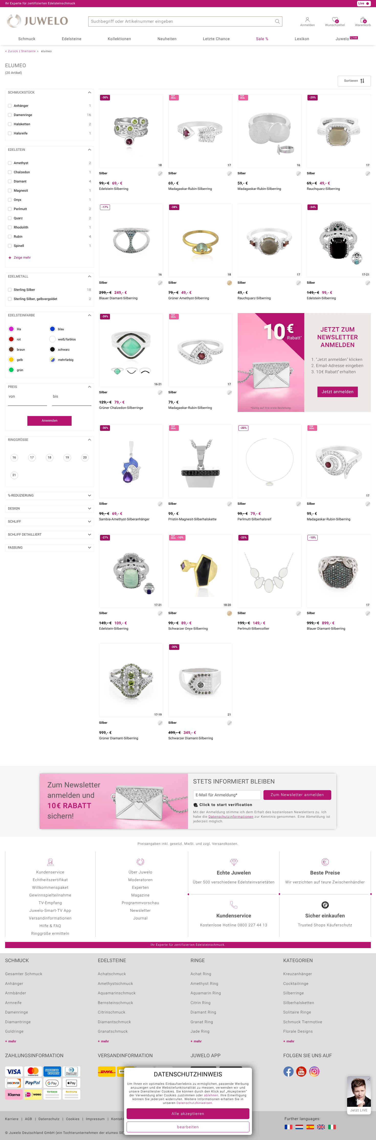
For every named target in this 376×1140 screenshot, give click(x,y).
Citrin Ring (201, 1003)
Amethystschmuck (115, 984)
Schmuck (26, 39)
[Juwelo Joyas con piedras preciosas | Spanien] (311, 1127)
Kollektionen (119, 39)
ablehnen (211, 1095)
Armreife (13, 1003)
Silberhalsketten (298, 1003)
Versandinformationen (50, 918)
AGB (28, 1119)
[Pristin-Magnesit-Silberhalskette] (200, 461)
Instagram (314, 1071)
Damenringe (16, 1012)
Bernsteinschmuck (115, 1003)
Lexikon (302, 39)
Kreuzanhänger (297, 974)
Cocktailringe (296, 984)
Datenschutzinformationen (230, 816)
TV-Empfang (50, 903)
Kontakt (117, 1119)
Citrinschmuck (112, 1012)
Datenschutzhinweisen (194, 1103)
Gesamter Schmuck (23, 974)
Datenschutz (49, 1119)
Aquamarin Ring (206, 993)
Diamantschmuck (114, 1022)
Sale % (262, 39)
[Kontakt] (62, 3)
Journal (140, 918)
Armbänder (15, 993)
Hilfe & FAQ (50, 926)
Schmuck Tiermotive (303, 1022)
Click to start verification (226, 805)
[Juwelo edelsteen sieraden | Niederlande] (300, 1127)
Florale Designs (298, 1031)
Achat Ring (201, 974)
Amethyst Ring (204, 984)
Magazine (140, 895)
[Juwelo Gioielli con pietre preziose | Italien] (333, 1127)
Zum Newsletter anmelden (297, 795)
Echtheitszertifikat (50, 880)
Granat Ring (202, 1022)
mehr (12, 1041)
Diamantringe (18, 1022)
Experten (140, 888)
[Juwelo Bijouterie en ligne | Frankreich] (289, 1127)
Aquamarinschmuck (117, 993)
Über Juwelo (140, 872)
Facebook (288, 1071)
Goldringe (14, 1031)
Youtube (301, 1071)
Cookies (73, 1119)
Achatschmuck (112, 974)
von (12, 396)
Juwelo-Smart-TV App (50, 911)
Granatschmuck (113, 1031)
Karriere (12, 1119)
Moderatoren (140, 880)
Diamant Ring (203, 1012)
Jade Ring (200, 1031)
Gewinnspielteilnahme (50, 895)
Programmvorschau (140, 903)
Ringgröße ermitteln (50, 934)
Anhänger (14, 984)
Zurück (13, 51)
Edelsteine (72, 39)
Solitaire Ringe (297, 1012)
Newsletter (140, 911)
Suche (277, 21)
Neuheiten (167, 39)
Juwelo (346, 39)
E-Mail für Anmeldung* (216, 795)
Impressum (95, 1119)
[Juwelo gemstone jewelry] (322, 1127)
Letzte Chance (216, 39)
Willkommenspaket (50, 888)
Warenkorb (363, 24)
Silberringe (293, 993)
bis (55, 396)
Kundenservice (50, 872)
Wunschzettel (335, 24)
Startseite (28, 51)
